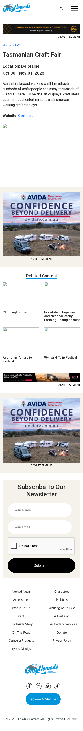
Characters (61, 591)
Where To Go (21, 607)
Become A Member (43, 699)
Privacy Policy (62, 640)
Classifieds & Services (62, 624)
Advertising (61, 616)
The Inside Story (21, 624)
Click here (25, 116)
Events (21, 616)
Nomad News (21, 591)
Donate (62, 632)
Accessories (21, 599)
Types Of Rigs (21, 648)
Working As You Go (62, 607)
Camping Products (21, 640)
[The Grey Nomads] (16, 8)
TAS (17, 45)
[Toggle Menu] (74, 8)
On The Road (21, 632)
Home (7, 45)
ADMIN (72, 719)
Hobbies (62, 599)
